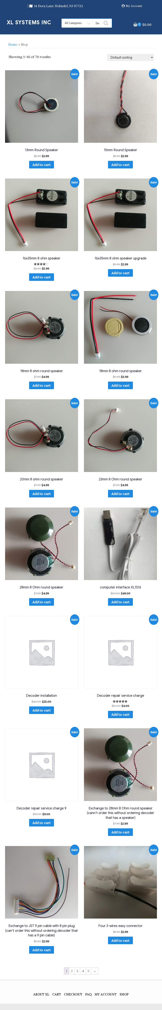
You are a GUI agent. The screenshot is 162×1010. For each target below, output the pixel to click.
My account (105, 994)
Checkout (73, 994)
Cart (56, 994)
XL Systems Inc (29, 22)
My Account (134, 6)
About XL (41, 994)
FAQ (88, 994)
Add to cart (41, 165)
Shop (124, 994)
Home (13, 44)
